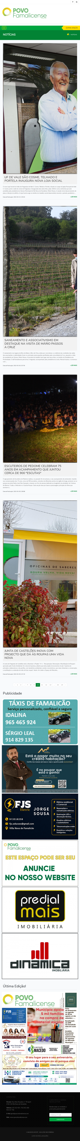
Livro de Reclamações (40, 1136)
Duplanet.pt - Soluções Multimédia (42, 1132)
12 (46, 685)
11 (42, 685)
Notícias (74, 35)
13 (50, 685)
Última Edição (72, 28)
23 (62, 685)
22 (58, 685)
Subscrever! (60, 1119)
